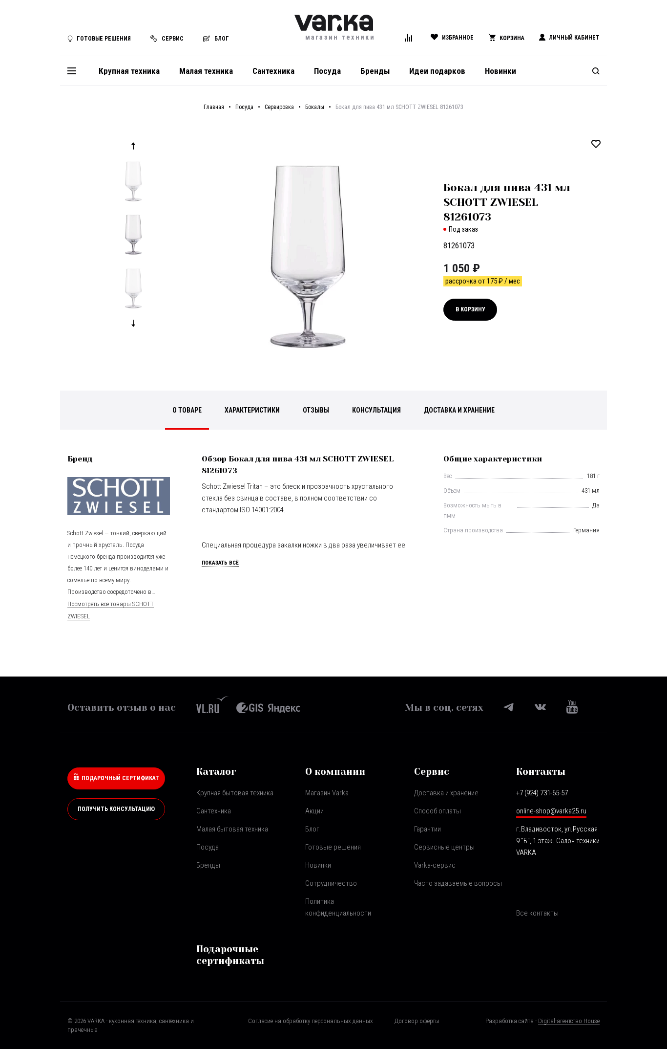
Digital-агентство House (569, 1021)
